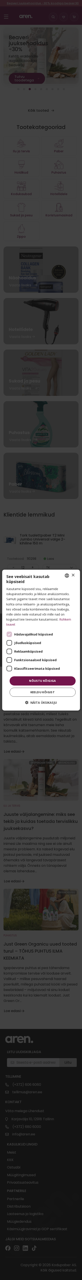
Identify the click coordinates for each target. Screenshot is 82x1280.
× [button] (73, 575)
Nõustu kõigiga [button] (42, 681)
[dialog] (41, 639)
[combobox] (67, 575)
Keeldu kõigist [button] (42, 692)
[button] (41, 702)
